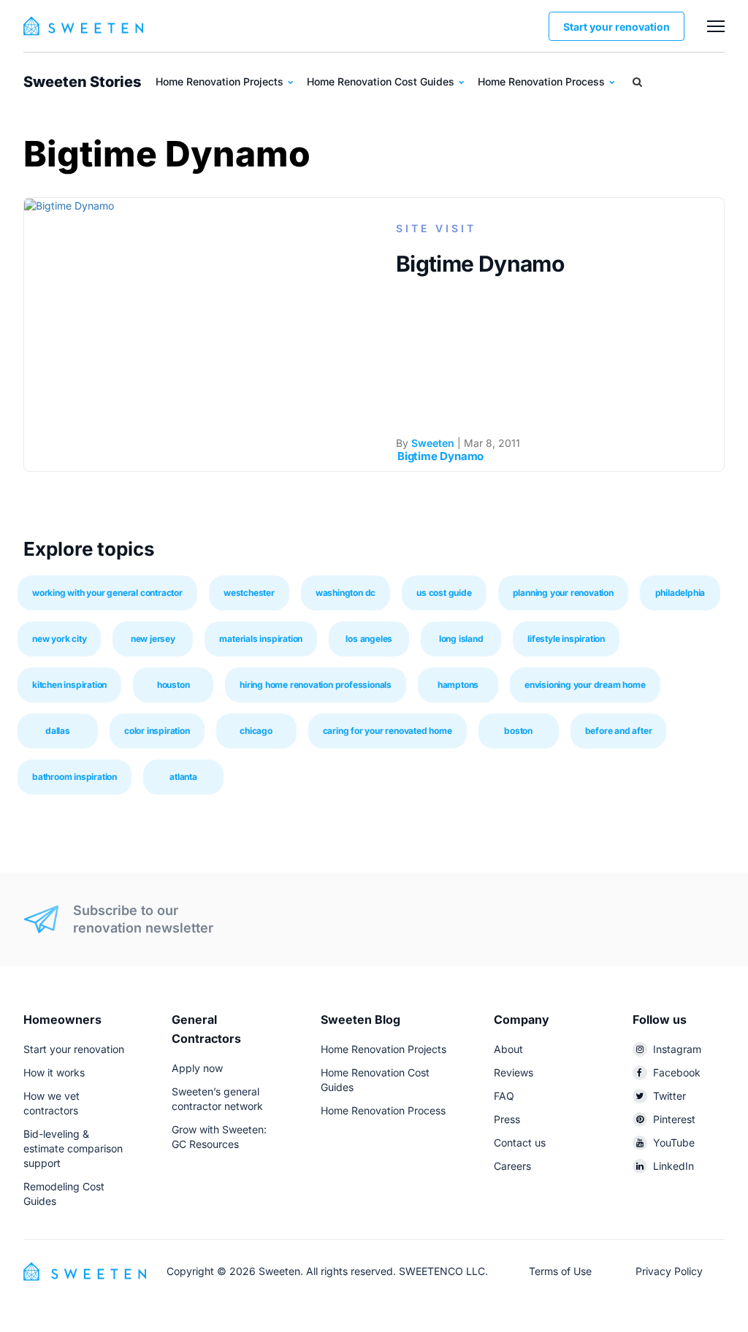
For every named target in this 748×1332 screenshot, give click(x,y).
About (508, 1049)
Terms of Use (560, 1271)
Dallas (57, 730)
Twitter (669, 1096)
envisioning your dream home (585, 684)
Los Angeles (369, 638)
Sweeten (432, 443)
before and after (618, 730)
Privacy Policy (669, 1271)
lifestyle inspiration (566, 638)
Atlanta (183, 776)
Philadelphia (680, 592)
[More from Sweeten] (716, 26)
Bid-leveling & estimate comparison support (73, 1148)
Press (507, 1119)
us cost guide (443, 592)
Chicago (256, 730)
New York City (59, 638)
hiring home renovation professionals (316, 684)
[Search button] (637, 81)
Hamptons (458, 684)
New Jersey (153, 638)
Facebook (677, 1072)
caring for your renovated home (387, 730)
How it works (54, 1072)
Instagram (677, 1049)
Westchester (249, 592)
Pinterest (674, 1119)
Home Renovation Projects (221, 81)
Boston (518, 730)
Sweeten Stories (82, 82)
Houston (173, 684)
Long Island (461, 638)
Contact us (520, 1142)
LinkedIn (673, 1166)
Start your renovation (616, 26)
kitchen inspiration (69, 684)
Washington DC (345, 592)
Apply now (197, 1068)
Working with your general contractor (107, 592)
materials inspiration (260, 638)
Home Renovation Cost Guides (382, 81)
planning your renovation (563, 592)
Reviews (513, 1072)
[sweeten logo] (84, 1270)
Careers (512, 1166)
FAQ (504, 1096)
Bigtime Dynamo (480, 263)
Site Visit (436, 228)
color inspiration (157, 730)
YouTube (674, 1142)
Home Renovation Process (543, 81)
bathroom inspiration (74, 776)
